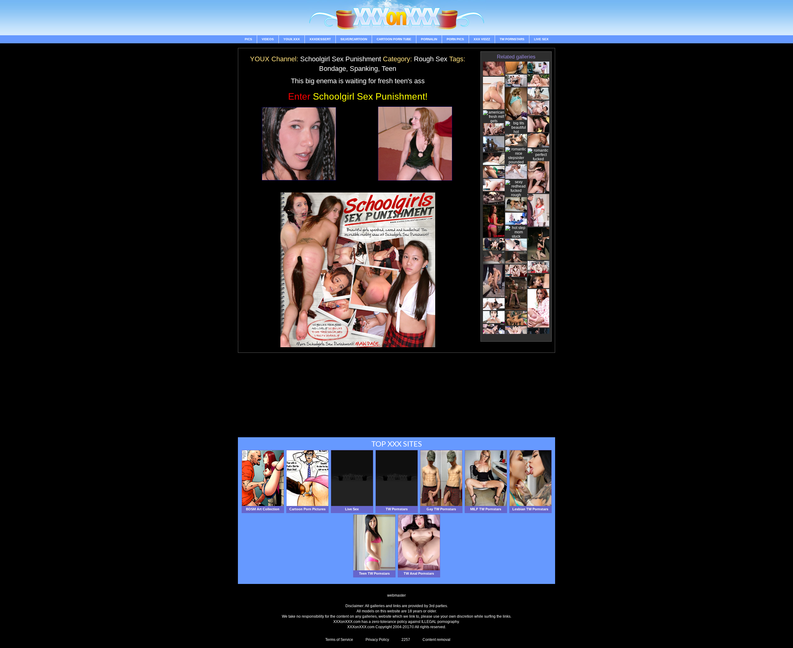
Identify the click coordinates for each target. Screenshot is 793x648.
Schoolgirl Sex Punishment (340, 59)
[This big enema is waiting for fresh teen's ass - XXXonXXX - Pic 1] (299, 143)
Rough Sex (430, 59)
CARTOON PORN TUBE (394, 39)
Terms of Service (339, 639)
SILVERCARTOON (353, 39)
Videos (268, 39)
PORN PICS (455, 39)
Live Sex (541, 39)
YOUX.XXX (291, 39)
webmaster (396, 595)
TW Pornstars (512, 39)
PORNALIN (429, 39)
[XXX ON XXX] (396, 17)
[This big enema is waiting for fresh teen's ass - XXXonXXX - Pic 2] (415, 143)
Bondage (332, 68)
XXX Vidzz (482, 39)
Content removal (436, 639)
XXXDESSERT (320, 39)
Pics (248, 39)
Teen (389, 68)
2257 (405, 639)
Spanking (364, 68)
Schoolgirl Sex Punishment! (357, 96)
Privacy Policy (377, 639)
